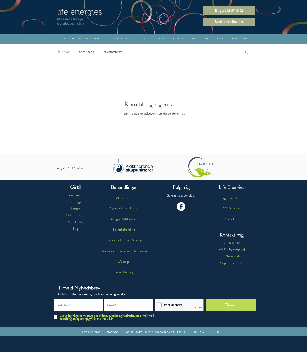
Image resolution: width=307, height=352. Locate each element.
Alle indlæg (63, 52)
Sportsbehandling (124, 229)
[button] (139, 39)
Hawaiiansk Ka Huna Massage (124, 240)
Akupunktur (124, 197)
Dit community (112, 52)
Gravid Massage (124, 272)
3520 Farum (231, 208)
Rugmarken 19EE (231, 197)
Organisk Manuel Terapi (124, 208)
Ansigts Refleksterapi (123, 219)
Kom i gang (86, 52)
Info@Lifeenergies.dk (159, 332)
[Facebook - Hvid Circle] (181, 206)
